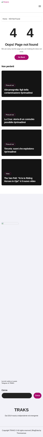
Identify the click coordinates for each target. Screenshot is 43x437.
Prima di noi (10, 85)
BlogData (35, 430)
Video (8, 174)
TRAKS (21, 410)
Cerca (4, 390)
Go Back (21, 57)
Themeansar (21, 433)
